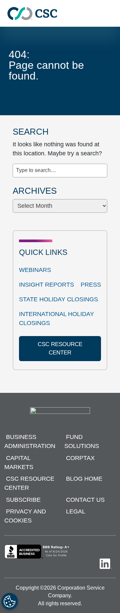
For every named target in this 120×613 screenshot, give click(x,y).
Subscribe (23, 499)
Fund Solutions (81, 441)
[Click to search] (102, 166)
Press (91, 284)
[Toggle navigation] (111, 13)
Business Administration (29, 441)
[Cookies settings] (9, 601)
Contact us (85, 499)
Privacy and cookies (25, 516)
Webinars (35, 270)
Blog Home (84, 478)
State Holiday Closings (58, 299)
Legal (75, 511)
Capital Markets (18, 462)
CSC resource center (60, 348)
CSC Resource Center (29, 483)
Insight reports (46, 284)
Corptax (80, 458)
